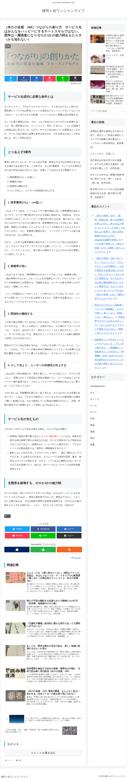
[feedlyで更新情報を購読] (43, 549)
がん (92, 392)
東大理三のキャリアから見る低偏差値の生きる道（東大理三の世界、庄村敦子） (107, 193)
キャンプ (94, 399)
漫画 (92, 431)
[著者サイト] (17, 549)
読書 (8, 516)
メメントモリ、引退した (102, 154)
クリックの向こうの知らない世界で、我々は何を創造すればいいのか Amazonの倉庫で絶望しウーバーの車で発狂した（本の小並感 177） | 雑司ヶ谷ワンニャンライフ (110, 240)
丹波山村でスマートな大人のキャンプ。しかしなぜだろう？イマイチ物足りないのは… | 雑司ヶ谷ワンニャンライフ (110, 325)
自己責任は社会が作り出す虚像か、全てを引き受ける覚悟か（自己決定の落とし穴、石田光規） (107, 164)
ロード (93, 412)
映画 (92, 425)
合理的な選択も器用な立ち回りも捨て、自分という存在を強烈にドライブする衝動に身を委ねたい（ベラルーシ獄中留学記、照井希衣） (107, 139)
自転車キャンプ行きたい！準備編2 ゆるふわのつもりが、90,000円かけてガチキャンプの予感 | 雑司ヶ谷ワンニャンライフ (110, 359)
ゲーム (93, 405)
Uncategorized (97, 386)
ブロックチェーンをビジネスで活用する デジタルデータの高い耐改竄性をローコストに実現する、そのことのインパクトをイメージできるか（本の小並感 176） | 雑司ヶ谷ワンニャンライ (110, 286)
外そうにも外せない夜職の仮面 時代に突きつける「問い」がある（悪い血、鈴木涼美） (107, 178)
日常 (92, 418)
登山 (92, 438)
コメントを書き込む (43, 752)
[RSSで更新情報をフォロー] (69, 549)
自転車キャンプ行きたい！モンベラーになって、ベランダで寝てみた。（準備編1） (109, 343)
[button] (122, 110)
